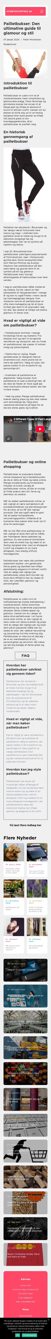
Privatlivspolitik (29, 1335)
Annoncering (25, 1316)
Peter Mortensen (32, 39)
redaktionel (10, 44)
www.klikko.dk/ (28, 1301)
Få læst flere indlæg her (25, 825)
